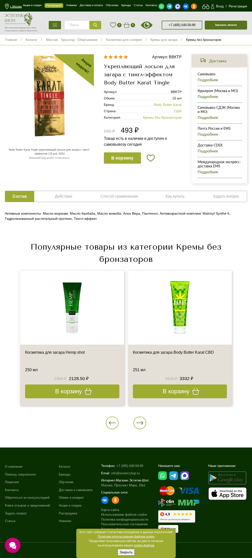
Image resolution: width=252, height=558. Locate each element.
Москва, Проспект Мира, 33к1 (123, 485)
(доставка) (31, 28)
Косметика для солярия (124, 40)
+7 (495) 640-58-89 (182, 25)
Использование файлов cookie (124, 514)
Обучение (66, 482)
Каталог (31, 40)
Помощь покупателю (20, 474)
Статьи (10, 521)
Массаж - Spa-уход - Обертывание (71, 40)
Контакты (12, 490)
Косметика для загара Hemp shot (55, 352)
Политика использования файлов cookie (126, 536)
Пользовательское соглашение (124, 524)
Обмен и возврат (71, 497)
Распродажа (68, 513)
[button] (112, 422)
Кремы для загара (163, 40)
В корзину (122, 158)
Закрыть (126, 552)
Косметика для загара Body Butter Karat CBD (173, 352)
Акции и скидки (70, 505)
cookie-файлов (144, 545)
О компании (13, 466)
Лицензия (12, 482)
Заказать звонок (226, 24)
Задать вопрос (16, 513)
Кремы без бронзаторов (203, 40)
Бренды (64, 474)
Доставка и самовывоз (76, 490)
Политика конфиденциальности (124, 519)
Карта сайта (110, 510)
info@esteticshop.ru (125, 473)
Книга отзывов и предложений (27, 505)
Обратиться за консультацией (27, 497)
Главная (11, 40)
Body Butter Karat (168, 105)
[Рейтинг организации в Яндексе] (176, 516)
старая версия (153, 25)
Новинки (65, 521)
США (178, 111)
